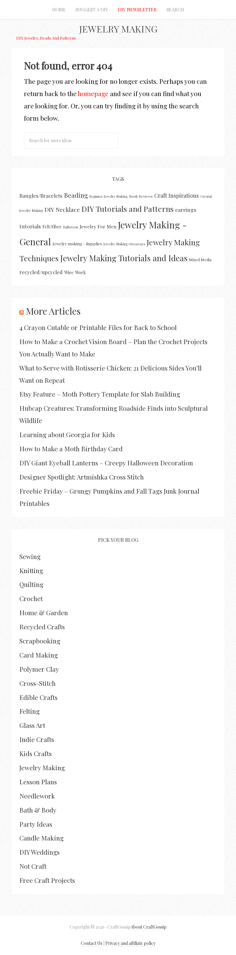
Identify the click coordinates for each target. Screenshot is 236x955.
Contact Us (91, 943)
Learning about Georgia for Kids (67, 434)
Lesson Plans (38, 781)
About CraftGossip (149, 927)
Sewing (30, 556)
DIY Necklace (62, 209)
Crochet (31, 598)
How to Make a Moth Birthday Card (71, 448)
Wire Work (75, 272)
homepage (93, 93)
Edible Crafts (38, 697)
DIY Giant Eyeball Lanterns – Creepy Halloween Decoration (106, 462)
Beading (76, 195)
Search (175, 9)
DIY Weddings (39, 852)
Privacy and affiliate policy (130, 943)
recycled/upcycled (41, 272)
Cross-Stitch (37, 683)
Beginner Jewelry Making (108, 196)
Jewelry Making (118, 29)
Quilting (31, 584)
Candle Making (41, 837)
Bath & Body (38, 810)
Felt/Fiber (51, 227)
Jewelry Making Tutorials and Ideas (123, 257)
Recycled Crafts (42, 626)
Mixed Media (200, 259)
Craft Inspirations (176, 195)
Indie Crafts (36, 739)
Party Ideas (35, 824)
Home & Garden (43, 612)
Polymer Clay (39, 669)
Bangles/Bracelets (40, 195)
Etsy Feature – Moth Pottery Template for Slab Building (99, 394)
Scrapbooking (39, 640)
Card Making (38, 654)
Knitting (31, 570)
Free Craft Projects (47, 880)
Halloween (70, 227)
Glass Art (32, 725)
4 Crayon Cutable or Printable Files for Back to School (98, 327)
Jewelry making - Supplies (77, 243)
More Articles (53, 311)
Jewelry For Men (98, 226)
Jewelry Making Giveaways (124, 244)
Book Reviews (141, 196)
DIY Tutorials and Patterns (127, 209)
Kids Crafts (35, 753)
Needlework (37, 795)
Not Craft (32, 866)
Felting (29, 711)
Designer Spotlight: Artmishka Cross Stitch (81, 476)
